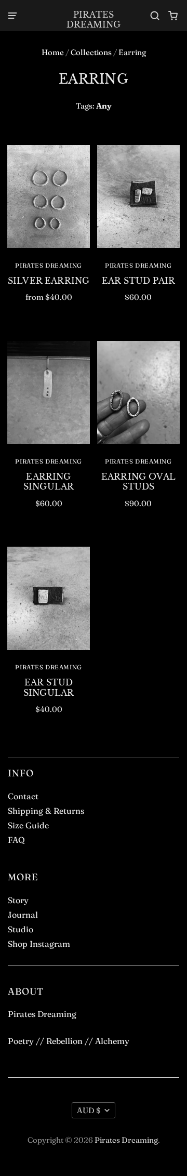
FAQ (16, 840)
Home (53, 52)
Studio (20, 929)
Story (18, 900)
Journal (23, 914)
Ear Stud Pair (138, 280)
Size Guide (28, 825)
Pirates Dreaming (93, 19)
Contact (23, 796)
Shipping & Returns (46, 810)
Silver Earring (48, 280)
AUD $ (89, 1110)
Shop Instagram (39, 944)
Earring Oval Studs (138, 481)
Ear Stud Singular (48, 687)
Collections (91, 52)
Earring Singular (48, 481)
